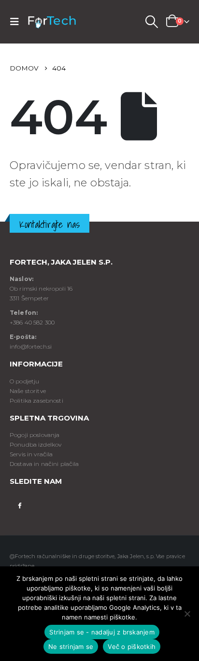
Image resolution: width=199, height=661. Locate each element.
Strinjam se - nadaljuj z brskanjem (102, 632)
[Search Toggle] (151, 21)
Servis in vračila (31, 454)
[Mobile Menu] (17, 22)
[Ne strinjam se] (187, 614)
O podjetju (24, 381)
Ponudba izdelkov (35, 444)
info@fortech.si (31, 346)
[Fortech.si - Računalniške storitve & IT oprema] (51, 21)
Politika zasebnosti (36, 400)
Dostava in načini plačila (44, 463)
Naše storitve (28, 390)
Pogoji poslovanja (34, 434)
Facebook (19, 505)
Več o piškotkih (132, 646)
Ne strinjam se (71, 646)
